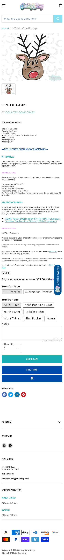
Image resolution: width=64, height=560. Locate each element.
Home (5, 28)
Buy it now (32, 369)
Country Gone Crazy (20, 112)
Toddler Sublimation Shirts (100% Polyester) (31, 221)
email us (53, 251)
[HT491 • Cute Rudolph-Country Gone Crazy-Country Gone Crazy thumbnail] (8, 89)
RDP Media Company (17, 553)
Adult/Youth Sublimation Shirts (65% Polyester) (32, 218)
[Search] (57, 19)
